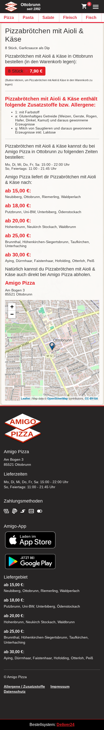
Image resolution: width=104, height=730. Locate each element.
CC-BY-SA (91, 398)
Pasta (28, 17)
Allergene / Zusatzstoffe (24, 686)
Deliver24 (65, 724)
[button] (94, 6)
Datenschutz (14, 691)
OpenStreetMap (57, 398)
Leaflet (25, 398)
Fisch (91, 17)
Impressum (59, 686)
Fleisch (70, 17)
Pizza (9, 17)
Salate (48, 17)
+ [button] (12, 307)
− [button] (12, 314)
